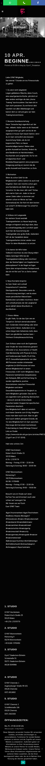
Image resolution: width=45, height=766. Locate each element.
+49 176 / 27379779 (12, 622)
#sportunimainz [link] (24, 547)
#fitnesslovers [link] (11, 519)
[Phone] (24, 2)
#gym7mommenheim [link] (14, 513)
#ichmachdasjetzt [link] (27, 544)
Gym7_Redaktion (33, 65)
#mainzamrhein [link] (12, 525)
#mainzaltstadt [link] (25, 525)
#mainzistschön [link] (12, 528)
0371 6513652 (10, 692)
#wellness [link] (10, 516)
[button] (23, 662)
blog (21, 65)
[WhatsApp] (10, 2)
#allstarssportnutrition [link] (15, 541)
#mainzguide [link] (24, 535)
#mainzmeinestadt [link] (13, 538)
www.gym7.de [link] (20, 500)
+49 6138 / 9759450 (12, 643)
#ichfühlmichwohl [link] (13, 544)
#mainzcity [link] (23, 531)
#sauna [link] (17, 516)
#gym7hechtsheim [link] (30, 513)
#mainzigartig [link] (24, 528)
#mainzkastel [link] (11, 522)
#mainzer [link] (33, 535)
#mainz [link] (21, 519)
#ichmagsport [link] (11, 547)
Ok (23, 762)
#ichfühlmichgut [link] (30, 541)
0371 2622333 (10, 714)
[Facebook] (38, 2)
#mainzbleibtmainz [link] (24, 522)
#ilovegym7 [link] (25, 516)
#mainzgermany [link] (12, 535)
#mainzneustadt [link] (12, 531)
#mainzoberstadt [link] (31, 519)
